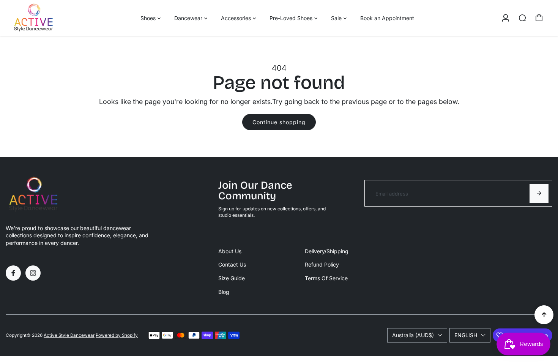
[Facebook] (13, 273)
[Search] (522, 17)
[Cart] (539, 17)
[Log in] (505, 17)
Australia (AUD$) (413, 335)
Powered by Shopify (117, 335)
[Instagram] (33, 273)
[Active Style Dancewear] (58, 18)
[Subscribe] (539, 193)
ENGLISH (465, 335)
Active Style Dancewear (69, 335)
